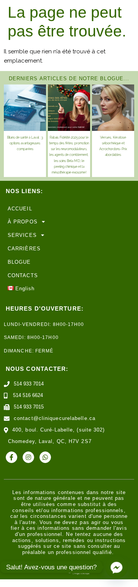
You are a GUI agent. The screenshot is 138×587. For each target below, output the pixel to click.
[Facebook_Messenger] (116, 567)
